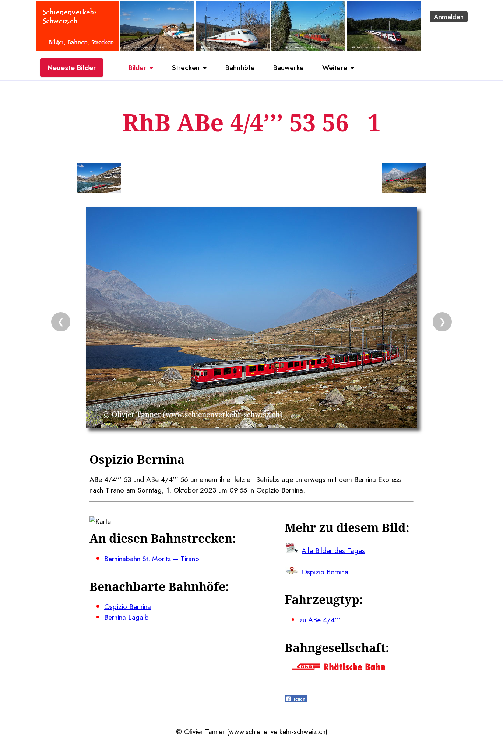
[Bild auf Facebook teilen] (296, 700)
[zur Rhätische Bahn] (338, 668)
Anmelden (449, 16)
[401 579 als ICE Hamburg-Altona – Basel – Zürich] (233, 48)
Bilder (137, 67)
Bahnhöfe (240, 67)
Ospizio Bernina (127, 606)
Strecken (186, 67)
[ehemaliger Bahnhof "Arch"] (157, 48)
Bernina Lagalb (126, 617)
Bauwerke (288, 67)
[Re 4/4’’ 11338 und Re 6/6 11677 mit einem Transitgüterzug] (308, 48)
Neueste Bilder (72, 67)
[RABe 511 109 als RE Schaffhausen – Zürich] (384, 48)
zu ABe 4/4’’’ (319, 620)
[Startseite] (77, 48)
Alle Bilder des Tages (333, 550)
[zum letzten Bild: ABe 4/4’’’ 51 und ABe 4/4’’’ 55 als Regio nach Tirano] (99, 179)
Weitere (334, 67)
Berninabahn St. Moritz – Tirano (151, 558)
